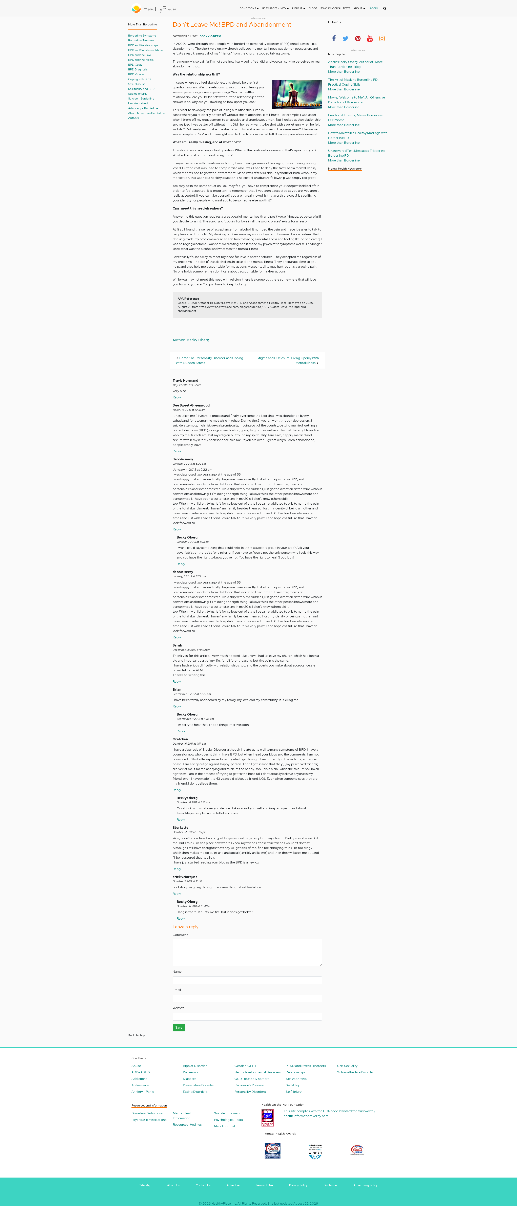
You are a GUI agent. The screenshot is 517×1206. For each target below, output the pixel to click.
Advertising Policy (365, 1185)
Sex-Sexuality (347, 1066)
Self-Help (293, 1085)
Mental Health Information (183, 1115)
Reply (177, 397)
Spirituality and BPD (141, 89)
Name (177, 971)
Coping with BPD (139, 79)
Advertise (233, 1185)
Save (178, 1027)
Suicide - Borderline (141, 98)
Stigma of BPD (137, 93)
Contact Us (203, 1185)
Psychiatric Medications (148, 1120)
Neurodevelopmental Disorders (257, 1072)
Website (179, 1008)
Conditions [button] (248, 8)
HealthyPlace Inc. (224, 1203)
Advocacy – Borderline (143, 108)
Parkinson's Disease (249, 1085)
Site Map (145, 1185)
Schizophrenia (296, 1079)
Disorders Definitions (147, 1113)
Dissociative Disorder (198, 1085)
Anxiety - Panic (142, 1092)
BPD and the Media (141, 60)
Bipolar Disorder (195, 1066)
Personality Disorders (250, 1092)
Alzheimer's (140, 1085)
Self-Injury (294, 1092)
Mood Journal (224, 1126)
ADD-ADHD (140, 1072)
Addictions (139, 1079)
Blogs (313, 8)
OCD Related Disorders (251, 1079)
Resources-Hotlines (187, 1124)
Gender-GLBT (245, 1066)
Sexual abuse (136, 84)
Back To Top (136, 1035)
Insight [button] (297, 8)
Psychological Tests (335, 8)
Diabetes (189, 1079)
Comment (180, 935)
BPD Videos (136, 74)
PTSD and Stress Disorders (306, 1066)
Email (177, 990)
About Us (173, 1185)
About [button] (358, 8)
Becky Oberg (210, 36)
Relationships (295, 1072)
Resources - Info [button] (274, 8)
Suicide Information (228, 1113)
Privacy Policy (298, 1185)
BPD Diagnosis (137, 69)
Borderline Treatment (142, 40)
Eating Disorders (195, 1092)
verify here (321, 1116)
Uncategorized (138, 103)
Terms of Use (264, 1185)
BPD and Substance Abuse (145, 50)
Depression (191, 1072)
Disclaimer (330, 1185)
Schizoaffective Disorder (355, 1072)
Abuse (136, 1066)
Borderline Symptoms (142, 35)
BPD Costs (135, 64)
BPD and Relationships (143, 45)
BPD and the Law (139, 55)
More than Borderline (344, 71)
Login (374, 8)
